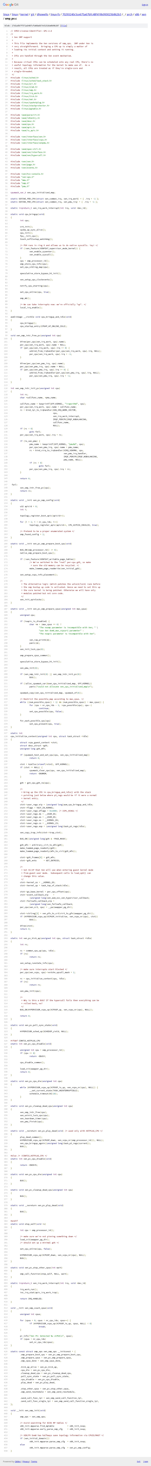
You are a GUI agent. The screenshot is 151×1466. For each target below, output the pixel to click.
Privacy (25, 1461)
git (32, 14)
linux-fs (55, 14)
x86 (137, 14)
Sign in (145, 4)
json (145, 1461)
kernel (24, 14)
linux (6, 14)
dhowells (42, 14)
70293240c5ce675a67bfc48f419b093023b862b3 (91, 14)
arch (129, 14)
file (63, 25)
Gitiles (18, 1461)
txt (138, 1461)
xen (144, 14)
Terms (34, 1461)
